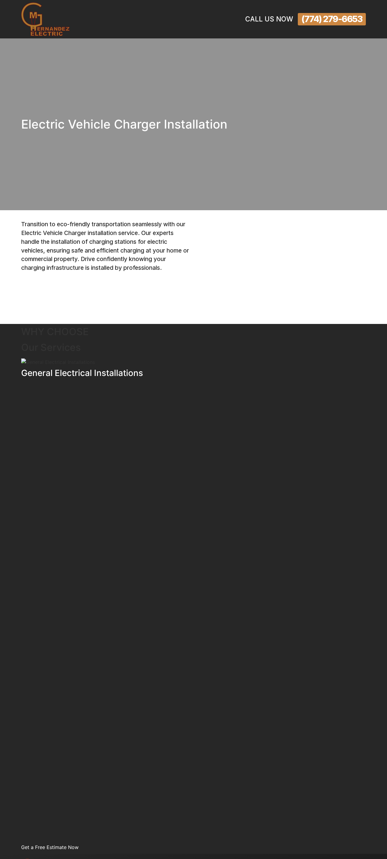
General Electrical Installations (82, 373)
